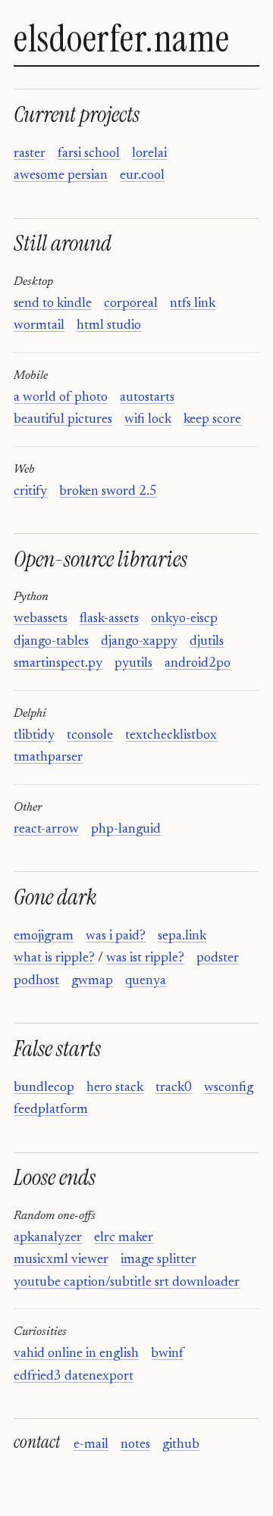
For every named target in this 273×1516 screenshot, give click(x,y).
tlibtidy (34, 735)
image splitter (158, 1260)
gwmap (92, 981)
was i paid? (116, 936)
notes (135, 1445)
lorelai (149, 154)
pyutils (133, 663)
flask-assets (109, 619)
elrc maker (123, 1238)
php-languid (126, 829)
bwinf (167, 1354)
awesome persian (61, 176)
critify (30, 492)
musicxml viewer (61, 1260)
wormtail (39, 326)
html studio (109, 326)
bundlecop (44, 1088)
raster (30, 154)
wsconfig (228, 1088)
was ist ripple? (145, 958)
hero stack (114, 1088)
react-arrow (46, 829)
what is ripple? (54, 958)
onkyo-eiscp (184, 619)
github (180, 1445)
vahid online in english (76, 1354)
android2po (198, 663)
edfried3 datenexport (73, 1376)
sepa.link (182, 936)
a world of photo (61, 398)
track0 (173, 1088)
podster (217, 958)
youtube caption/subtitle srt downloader (127, 1282)
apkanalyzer (48, 1238)
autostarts (147, 398)
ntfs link (192, 304)
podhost (36, 981)
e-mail (91, 1445)
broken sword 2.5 (108, 492)
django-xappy (139, 642)
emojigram (44, 936)
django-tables (51, 642)
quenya (145, 981)
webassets (40, 619)
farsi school (89, 154)
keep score (212, 420)
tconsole (90, 735)
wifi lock (147, 420)
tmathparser (48, 757)
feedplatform (51, 1110)
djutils (207, 642)
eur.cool (142, 176)
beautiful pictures (63, 420)
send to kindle (53, 304)
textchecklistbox (171, 735)
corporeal (131, 304)
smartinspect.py (58, 663)
